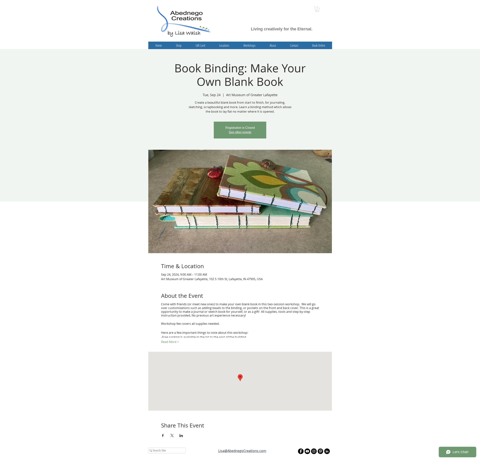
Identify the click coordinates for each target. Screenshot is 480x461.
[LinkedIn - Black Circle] (327, 451)
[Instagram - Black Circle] (314, 451)
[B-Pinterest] (320, 451)
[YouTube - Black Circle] (307, 451)
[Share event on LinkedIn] (181, 435)
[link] (317, 9)
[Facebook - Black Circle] (301, 451)
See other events (240, 132)
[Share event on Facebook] (163, 435)
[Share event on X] (172, 435)
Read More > (170, 342)
